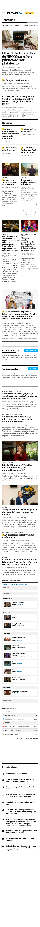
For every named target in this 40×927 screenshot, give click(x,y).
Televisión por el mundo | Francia (12, 414)
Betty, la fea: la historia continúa (18, 654)
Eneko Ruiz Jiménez (7, 338)
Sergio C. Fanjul (7, 153)
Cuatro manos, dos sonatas (20, 691)
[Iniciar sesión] (36, 13)
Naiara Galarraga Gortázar (26, 253)
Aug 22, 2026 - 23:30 (16, 107)
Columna (5, 177)
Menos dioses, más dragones (9, 149)
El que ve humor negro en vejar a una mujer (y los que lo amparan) (10, 133)
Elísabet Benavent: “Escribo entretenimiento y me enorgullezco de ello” (17, 467)
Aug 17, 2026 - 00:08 (19, 473)
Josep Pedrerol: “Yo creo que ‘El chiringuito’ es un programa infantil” (19, 512)
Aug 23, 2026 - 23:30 (22, 83)
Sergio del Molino (26, 155)
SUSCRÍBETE (29, 13)
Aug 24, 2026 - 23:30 (19, 67)
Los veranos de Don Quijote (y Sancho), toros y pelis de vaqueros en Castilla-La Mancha (19, 396)
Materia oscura (16, 677)
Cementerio (15, 645)
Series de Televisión (8, 462)
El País (4, 568)
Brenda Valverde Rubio (30, 338)
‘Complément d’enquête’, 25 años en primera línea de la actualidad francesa (17, 419)
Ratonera (14, 662)
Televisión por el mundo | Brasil (29, 235)
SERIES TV (24, 177)
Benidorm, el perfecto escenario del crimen (29, 182)
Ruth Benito (18, 338)
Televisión (8, 20)
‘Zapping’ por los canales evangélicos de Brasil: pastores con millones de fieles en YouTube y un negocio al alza (29, 244)
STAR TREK (5, 234)
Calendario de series (28, 25)
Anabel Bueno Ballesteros (10, 402)
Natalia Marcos (7, 67)
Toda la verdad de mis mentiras (18, 638)
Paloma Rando (6, 141)
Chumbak (14, 670)
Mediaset (5, 507)
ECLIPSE (4, 557)
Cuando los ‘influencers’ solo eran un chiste (29, 150)
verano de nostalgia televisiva (11, 391)
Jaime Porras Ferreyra (9, 540)
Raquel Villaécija (7, 425)
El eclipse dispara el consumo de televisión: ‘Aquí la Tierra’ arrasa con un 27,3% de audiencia (19, 562)
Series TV (17, 25)
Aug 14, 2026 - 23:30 (23, 540)
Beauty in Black (16, 624)
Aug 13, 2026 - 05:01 (20, 568)
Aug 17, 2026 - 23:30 (20, 425)
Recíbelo (33, 368)
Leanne (14, 616)
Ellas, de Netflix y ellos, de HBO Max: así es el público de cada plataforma (19, 58)
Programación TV (7, 25)
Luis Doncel (5, 107)
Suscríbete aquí (31, 350)
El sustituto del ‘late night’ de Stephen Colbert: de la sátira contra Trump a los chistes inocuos (18, 100)
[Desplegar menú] (4, 13)
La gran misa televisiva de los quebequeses (18, 536)
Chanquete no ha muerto (17, 80)
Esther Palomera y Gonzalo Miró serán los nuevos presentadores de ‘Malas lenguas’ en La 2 (21, 848)
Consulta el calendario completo (14, 584)
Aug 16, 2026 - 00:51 (19, 518)
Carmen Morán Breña (8, 83)
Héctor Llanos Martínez (25, 187)
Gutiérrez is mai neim (18, 602)
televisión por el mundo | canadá (12, 532)
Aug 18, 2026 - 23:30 (26, 402)
